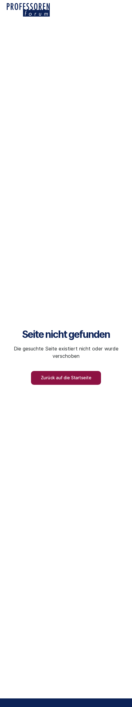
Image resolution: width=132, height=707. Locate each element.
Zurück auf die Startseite (66, 377)
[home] (28, 10)
